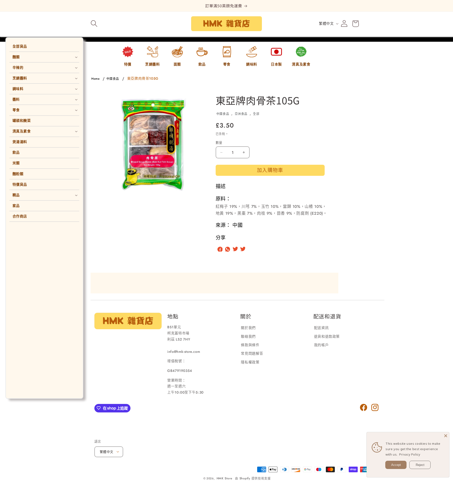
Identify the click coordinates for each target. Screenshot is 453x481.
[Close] (445, 435)
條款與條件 (250, 345)
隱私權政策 (250, 362)
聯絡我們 (248, 336)
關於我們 (248, 327)
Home (95, 79)
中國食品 (112, 79)
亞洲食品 (241, 114)
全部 (256, 114)
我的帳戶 (321, 345)
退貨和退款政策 (327, 336)
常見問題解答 (252, 353)
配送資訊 (321, 327)
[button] (94, 23)
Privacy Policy (409, 454)
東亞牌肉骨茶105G (143, 78)
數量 (219, 142)
